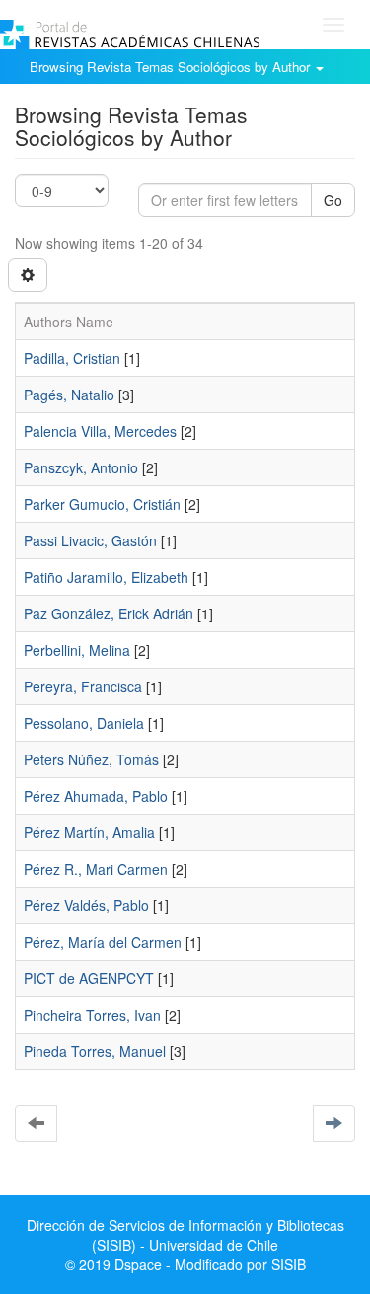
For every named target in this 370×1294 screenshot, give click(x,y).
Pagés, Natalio (69, 394)
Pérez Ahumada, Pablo (96, 796)
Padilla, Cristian (72, 358)
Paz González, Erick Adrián (108, 613)
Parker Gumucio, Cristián (102, 504)
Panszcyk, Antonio (81, 467)
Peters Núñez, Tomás (91, 759)
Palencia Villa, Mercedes (100, 431)
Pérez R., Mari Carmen (96, 869)
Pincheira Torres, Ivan (92, 1015)
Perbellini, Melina (77, 650)
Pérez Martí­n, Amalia (89, 832)
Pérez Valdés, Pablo (86, 905)
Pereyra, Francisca (83, 686)
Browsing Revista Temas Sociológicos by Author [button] (172, 66)
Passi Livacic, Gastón (90, 540)
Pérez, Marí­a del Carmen (103, 942)
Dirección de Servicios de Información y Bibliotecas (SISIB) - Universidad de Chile (185, 1235)
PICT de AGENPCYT (89, 978)
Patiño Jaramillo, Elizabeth (106, 577)
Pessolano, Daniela (84, 723)
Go (333, 200)
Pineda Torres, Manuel (95, 1051)
